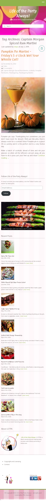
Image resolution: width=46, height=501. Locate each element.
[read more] (29, 263)
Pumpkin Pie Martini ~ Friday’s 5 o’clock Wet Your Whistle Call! (20, 55)
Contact (7, 464)
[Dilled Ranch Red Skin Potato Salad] (23, 273)
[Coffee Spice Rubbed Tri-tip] (23, 300)
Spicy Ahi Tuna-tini (7, 256)
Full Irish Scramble (7, 388)
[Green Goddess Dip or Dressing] (23, 405)
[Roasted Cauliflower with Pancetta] (23, 353)
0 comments (7, 68)
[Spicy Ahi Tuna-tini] (23, 247)
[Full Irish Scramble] (23, 379)
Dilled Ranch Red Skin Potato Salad (13, 282)
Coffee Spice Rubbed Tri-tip (10, 309)
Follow (6, 193)
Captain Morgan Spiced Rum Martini (15, 70)
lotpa (5, 66)
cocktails (32, 70)
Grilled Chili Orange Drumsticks (11, 335)
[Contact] (25, 31)
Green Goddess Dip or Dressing (11, 415)
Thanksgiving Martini (26, 73)
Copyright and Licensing (12, 461)
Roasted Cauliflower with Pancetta (12, 362)
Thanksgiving (13, 73)
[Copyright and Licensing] (22, 31)
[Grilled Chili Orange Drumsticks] (23, 326)
